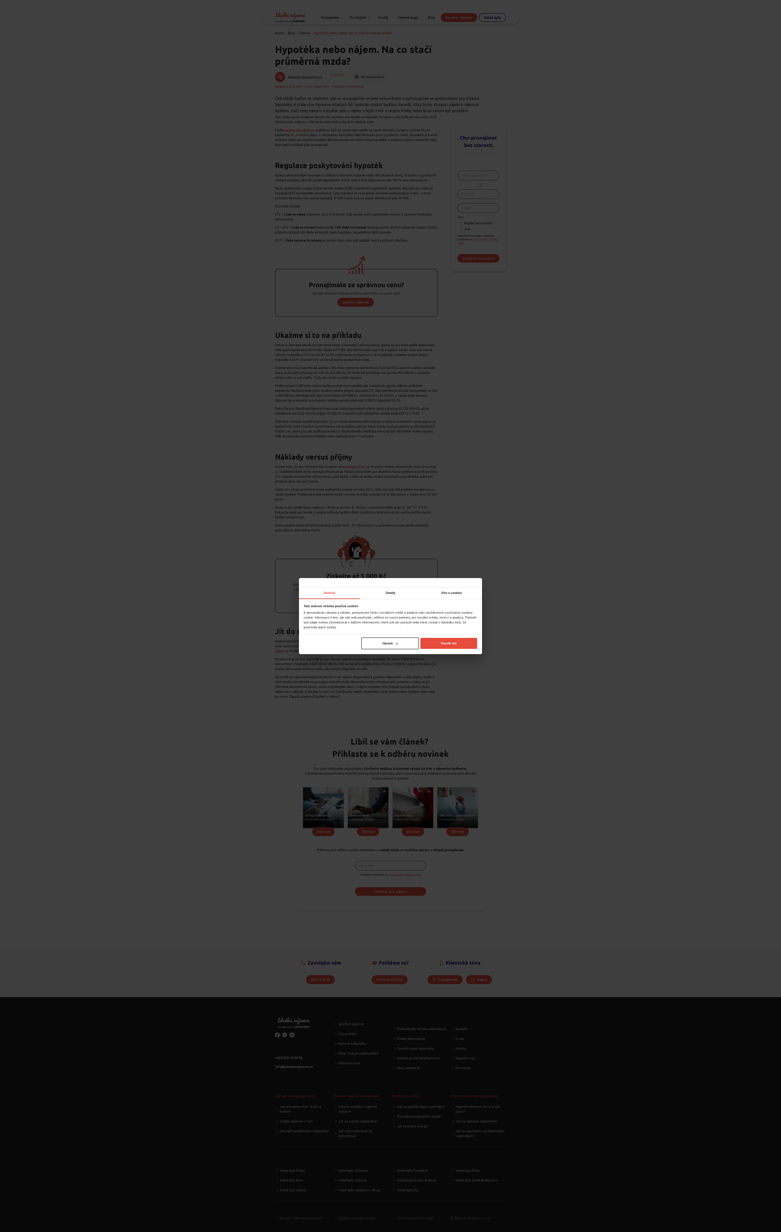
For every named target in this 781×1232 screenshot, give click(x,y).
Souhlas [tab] (329, 593)
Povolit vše (449, 643)
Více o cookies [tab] (451, 593)
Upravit (387, 643)
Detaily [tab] (391, 593)
